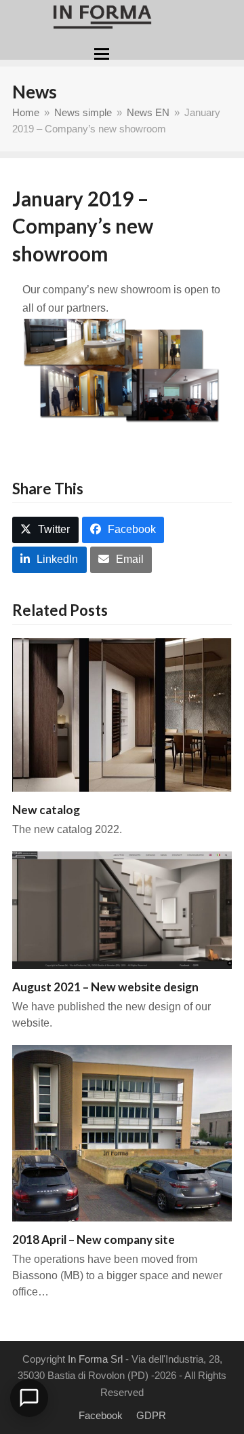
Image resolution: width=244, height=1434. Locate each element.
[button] (101, 54)
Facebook (101, 1415)
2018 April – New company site (93, 1239)
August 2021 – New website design (105, 987)
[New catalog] (122, 714)
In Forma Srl (95, 1359)
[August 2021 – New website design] (122, 909)
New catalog (46, 810)
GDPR (151, 1415)
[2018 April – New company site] (122, 1132)
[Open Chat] (29, 1398)
